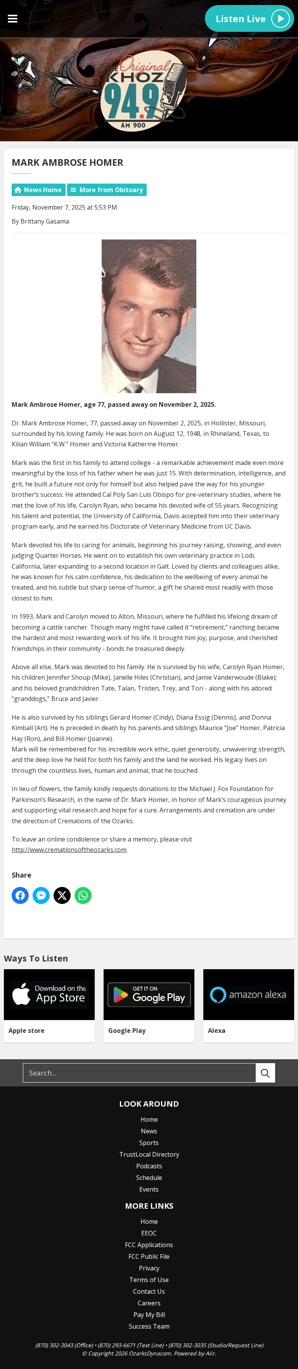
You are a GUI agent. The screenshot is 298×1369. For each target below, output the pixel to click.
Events (149, 1189)
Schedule (149, 1177)
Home (149, 1119)
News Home (43, 190)
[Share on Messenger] (41, 895)
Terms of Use (149, 1279)
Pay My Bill (149, 1314)
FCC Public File (149, 1256)
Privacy (149, 1268)
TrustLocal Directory (149, 1154)
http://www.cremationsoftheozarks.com (69, 849)
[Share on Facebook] (20, 895)
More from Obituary (111, 190)
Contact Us (149, 1291)
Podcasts (149, 1166)
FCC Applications (149, 1245)
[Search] (272, 1072)
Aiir (210, 1353)
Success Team (149, 1326)
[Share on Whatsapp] (83, 895)
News (149, 1131)
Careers (149, 1303)
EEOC (149, 1233)
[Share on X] (62, 895)
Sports (149, 1142)
